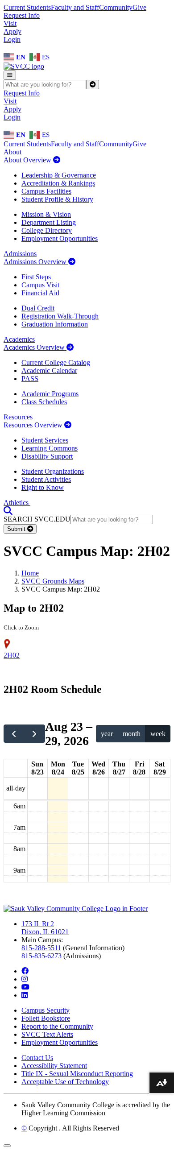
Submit (17, 529)
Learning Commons (49, 448)
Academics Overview (35, 347)
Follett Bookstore (45, 1018)
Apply (12, 31)
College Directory (46, 230)
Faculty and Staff (75, 7)
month (132, 733)
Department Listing (48, 222)
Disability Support (47, 456)
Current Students (27, 7)
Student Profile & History (57, 199)
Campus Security (45, 1010)
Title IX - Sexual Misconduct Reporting (77, 1073)
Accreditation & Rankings (58, 183)
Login (12, 39)
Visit (10, 23)
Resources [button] (18, 417)
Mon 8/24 (58, 768)
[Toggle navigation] (10, 75)
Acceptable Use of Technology (65, 1081)
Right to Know (42, 487)
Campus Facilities (46, 191)
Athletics (17, 502)
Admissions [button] (20, 253)
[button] (8, 510)
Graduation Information (54, 324)
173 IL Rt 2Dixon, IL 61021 (45, 928)
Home (30, 573)
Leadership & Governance (58, 175)
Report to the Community (57, 1026)
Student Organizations (52, 471)
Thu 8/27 (118, 768)
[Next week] (34, 733)
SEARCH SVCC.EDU (37, 519)
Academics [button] (19, 339)
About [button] (12, 152)
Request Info (22, 15)
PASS (29, 378)
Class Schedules (44, 402)
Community (116, 7)
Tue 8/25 (78, 768)
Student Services (44, 440)
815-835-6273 (41, 956)
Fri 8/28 (139, 768)
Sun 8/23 (37, 768)
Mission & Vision (46, 214)
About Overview (28, 160)
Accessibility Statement (54, 1065)
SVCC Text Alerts (47, 1034)
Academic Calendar (49, 370)
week (158, 733)
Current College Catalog (55, 362)
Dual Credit (37, 308)
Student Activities (46, 479)
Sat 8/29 (159, 768)
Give (139, 7)
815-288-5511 (41, 948)
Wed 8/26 (98, 768)
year (107, 733)
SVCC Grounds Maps (52, 581)
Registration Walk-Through (60, 316)
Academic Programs (50, 393)
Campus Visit (40, 285)
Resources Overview (34, 425)
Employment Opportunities (59, 238)
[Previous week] (14, 733)
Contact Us (37, 1057)
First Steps (36, 277)
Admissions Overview (36, 261)
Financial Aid (40, 293)
